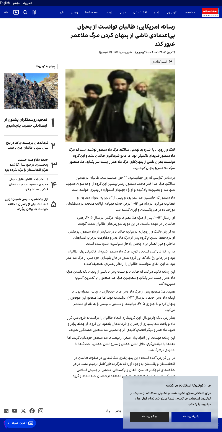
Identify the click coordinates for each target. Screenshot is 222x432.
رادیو (156, 12)
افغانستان (140, 12)
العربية (27, 3)
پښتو (16, 3)
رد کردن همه (149, 416)
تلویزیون (171, 12)
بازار (62, 12)
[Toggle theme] (6, 12)
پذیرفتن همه (191, 416)
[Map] (34, 12)
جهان (122, 12)
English (5, 3)
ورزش (74, 12)
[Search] (25, 12)
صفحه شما (92, 12)
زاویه (109, 12)
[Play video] (16, 12)
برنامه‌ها (189, 12)
